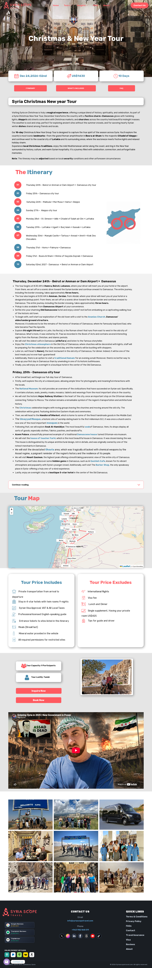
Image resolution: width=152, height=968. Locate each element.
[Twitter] (61, 935)
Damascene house (87, 434)
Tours (67, 5)
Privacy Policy (133, 921)
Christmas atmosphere (38, 344)
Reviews (130, 944)
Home (56, 5)
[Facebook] (80, 935)
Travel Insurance (135, 935)
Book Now (38, 700)
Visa (128, 939)
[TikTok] (98, 935)
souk (87, 426)
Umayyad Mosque (30, 419)
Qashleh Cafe (97, 461)
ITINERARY (30, 88)
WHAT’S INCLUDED (76, 88)
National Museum (28, 388)
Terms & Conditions (136, 916)
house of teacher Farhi (43, 438)
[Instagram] (67, 935)
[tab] (76, 485)
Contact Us (140, 5)
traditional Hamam (64, 358)
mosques (52, 422)
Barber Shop (102, 465)
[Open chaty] (6, 962)
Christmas (25, 407)
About (129, 949)
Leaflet (126, 566)
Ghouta (49, 449)
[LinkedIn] (74, 935)
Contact (130, 930)
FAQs (129, 926)
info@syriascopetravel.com (80, 921)
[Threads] (86, 935)
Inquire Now (39, 690)
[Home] (21, 912)
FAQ (121, 88)
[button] (61, 541)
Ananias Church (96, 317)
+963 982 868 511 (80, 930)
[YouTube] (92, 935)
